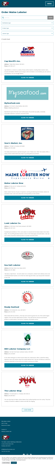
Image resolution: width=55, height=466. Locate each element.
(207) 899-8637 (11, 395)
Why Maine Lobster (5, 421)
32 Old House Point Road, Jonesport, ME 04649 (20, 226)
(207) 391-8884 (11, 270)
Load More (27, 410)
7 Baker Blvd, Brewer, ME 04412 (16, 64)
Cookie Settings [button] (6, 462)
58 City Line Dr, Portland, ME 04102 (17, 186)
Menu (49, 3)
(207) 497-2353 (11, 228)
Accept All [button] (14, 462)
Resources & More (5, 425)
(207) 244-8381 (11, 353)
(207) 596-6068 (11, 148)
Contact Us (4, 429)
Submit (50, 17)
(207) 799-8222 (11, 188)
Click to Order (27, 77)
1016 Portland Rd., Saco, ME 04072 (17, 310)
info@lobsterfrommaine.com (8, 449)
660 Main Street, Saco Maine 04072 (17, 268)
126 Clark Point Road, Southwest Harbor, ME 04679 (21, 352)
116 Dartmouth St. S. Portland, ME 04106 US (19, 393)
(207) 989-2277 (11, 66)
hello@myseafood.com (13, 108)
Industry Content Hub (6, 431)
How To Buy (4, 423)
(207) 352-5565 (11, 312)
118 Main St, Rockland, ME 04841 (17, 146)
